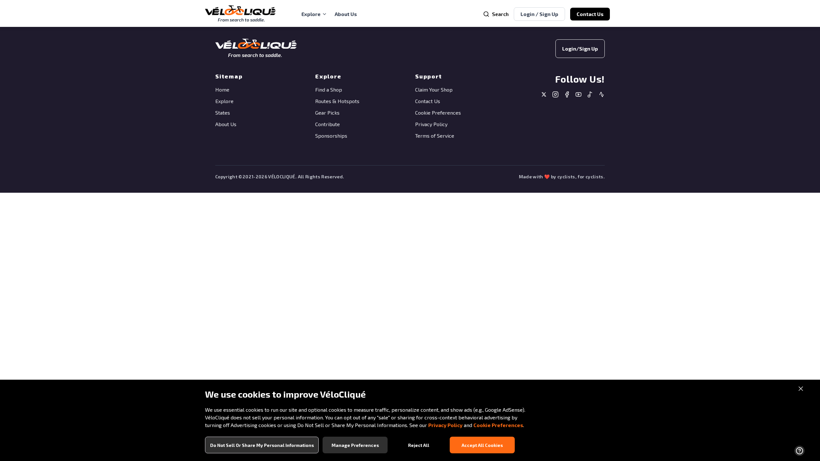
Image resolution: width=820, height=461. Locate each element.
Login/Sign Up (580, 48)
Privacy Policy (445, 425)
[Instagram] (555, 95)
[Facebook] (567, 95)
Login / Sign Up (539, 14)
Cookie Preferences (498, 425)
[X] (544, 95)
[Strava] (601, 95)
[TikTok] (590, 95)
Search (500, 14)
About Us (346, 14)
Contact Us (590, 14)
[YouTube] (578, 95)
